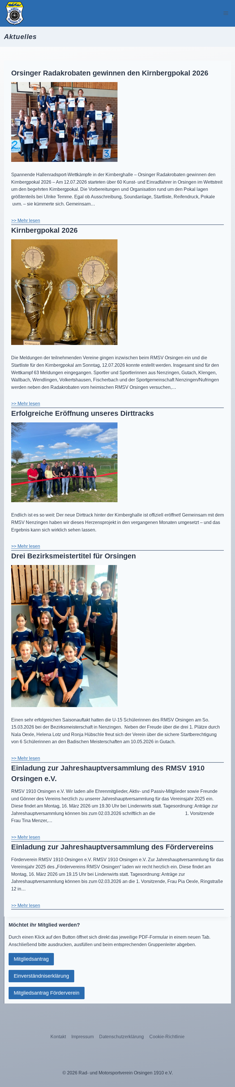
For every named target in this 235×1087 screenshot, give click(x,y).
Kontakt (58, 1036)
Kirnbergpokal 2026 (44, 230)
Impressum (82, 1036)
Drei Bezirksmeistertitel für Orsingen (73, 556)
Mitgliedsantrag (31, 959)
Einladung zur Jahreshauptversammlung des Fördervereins (112, 847)
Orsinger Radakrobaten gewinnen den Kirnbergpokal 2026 (109, 73)
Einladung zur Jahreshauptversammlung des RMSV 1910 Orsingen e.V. (108, 773)
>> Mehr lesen (25, 220)
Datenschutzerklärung (121, 1036)
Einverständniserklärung (41, 976)
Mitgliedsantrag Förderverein (46, 993)
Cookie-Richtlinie (167, 1036)
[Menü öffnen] (225, 13)
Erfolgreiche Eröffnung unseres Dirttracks (82, 413)
